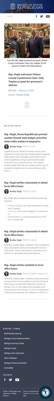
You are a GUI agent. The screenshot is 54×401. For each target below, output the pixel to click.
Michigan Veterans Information (15, 363)
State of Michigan (10, 358)
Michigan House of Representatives (17, 338)
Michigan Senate (10, 348)
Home (10, 16)
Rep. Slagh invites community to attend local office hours (26, 184)
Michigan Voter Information (14, 353)
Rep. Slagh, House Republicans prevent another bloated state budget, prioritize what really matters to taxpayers (25, 138)
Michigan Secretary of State (14, 343)
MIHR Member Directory (13, 334)
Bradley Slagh (23, 95)
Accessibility (8, 368)
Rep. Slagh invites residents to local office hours (23, 266)
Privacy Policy (32, 393)
